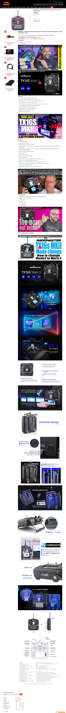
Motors (13, 7)
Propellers (35, 7)
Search (4, 697)
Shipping (5, 700)
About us (5, 699)
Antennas (32, 7)
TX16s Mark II (38, 37)
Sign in (56, 2)
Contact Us (62, 712)
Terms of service (6, 702)
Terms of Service (6, 706)
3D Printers (48, 7)
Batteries (19, 7)
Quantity (34, 15)
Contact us (5, 705)
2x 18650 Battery (23, 43)
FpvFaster (6, 711)
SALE (52, 7)
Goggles (39, 7)
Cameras (28, 7)
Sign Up (21, 694)
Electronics (23, 7)
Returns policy (5, 703)
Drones (9, 7)
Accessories (44, 7)
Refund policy (5, 708)
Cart (61, 4)
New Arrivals (5, 7)
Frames (16, 7)
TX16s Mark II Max (41, 38)
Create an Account (60, 2)
